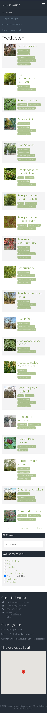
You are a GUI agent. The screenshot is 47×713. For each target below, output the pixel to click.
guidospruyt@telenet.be (16, 605)
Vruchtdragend (13, 579)
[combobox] (23, 544)
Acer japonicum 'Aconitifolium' (27, 171)
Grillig (9, 564)
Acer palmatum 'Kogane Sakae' (27, 197)
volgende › (25, 528)
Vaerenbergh (19, 708)
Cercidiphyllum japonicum (27, 462)
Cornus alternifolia (29, 511)
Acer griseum (26, 144)
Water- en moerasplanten (12, 30)
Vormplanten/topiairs (11, 18)
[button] (23, 672)
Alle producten (8, 12)
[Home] (13, 5)
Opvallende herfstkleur (27, 61)
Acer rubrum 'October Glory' (27, 241)
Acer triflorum (26, 318)
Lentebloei (11, 567)
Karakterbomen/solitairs (12, 24)
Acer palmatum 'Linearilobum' (27, 219)
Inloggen (29, 708)
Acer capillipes (27, 46)
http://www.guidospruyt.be (17, 602)
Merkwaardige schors (15, 573)
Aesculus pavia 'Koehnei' (27, 389)
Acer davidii (25, 119)
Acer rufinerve (26, 268)
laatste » (38, 528)
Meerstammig (12, 570)
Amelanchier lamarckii (25, 418)
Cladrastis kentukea (30, 489)
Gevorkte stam (13, 561)
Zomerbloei (11, 582)
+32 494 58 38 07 (13, 609)
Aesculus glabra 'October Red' (28, 364)
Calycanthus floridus (25, 440)
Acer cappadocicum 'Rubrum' (27, 78)
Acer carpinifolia (27, 100)
